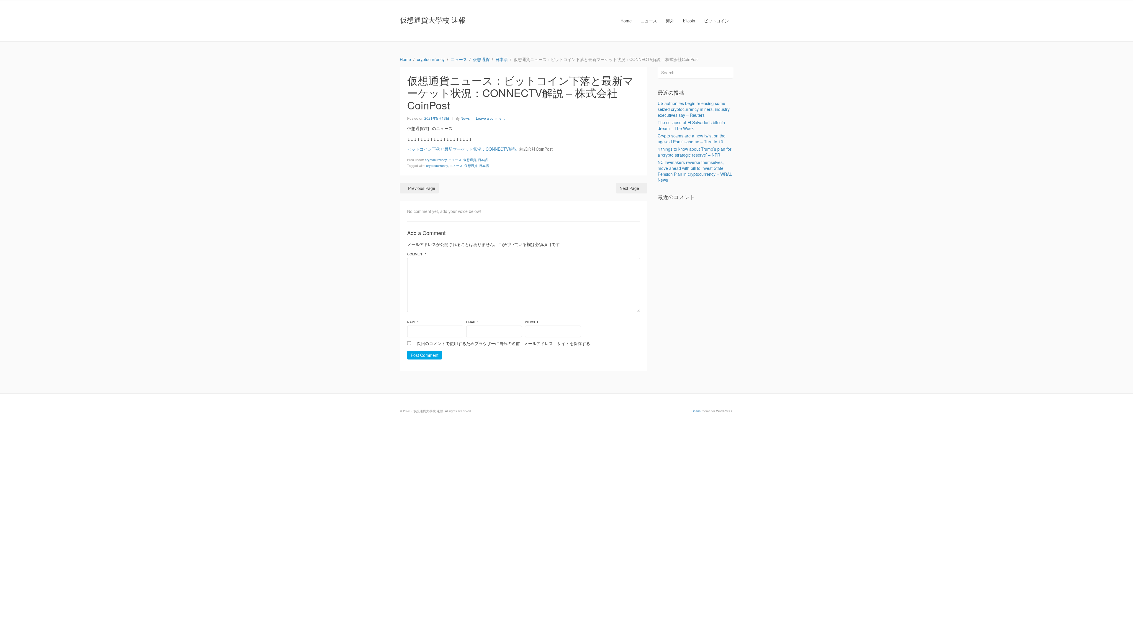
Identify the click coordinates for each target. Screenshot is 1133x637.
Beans (696, 410)
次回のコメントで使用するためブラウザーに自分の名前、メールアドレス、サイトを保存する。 (505, 343)
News (465, 118)
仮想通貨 (469, 159)
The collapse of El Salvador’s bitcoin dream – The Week (691, 125)
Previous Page (421, 188)
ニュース (649, 21)
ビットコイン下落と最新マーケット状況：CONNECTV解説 (462, 149)
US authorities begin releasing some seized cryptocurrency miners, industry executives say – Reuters (694, 109)
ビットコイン (716, 21)
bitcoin (689, 21)
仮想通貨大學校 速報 (433, 19)
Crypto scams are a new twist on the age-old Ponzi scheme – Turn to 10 (692, 139)
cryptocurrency (436, 159)
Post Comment (424, 355)
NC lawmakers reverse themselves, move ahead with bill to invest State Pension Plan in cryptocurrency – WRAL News (695, 171)
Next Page (629, 188)
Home (626, 21)
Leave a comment (490, 118)
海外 (670, 21)
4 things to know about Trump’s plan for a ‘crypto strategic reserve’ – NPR (694, 152)
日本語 (483, 159)
